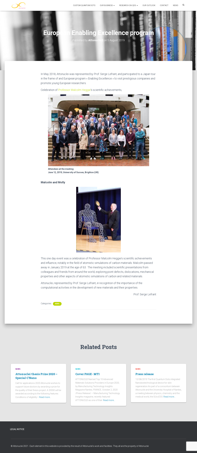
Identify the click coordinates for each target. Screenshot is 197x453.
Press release (144, 374)
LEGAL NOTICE (17, 429)
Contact (164, 5)
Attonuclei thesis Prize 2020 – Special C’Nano (36, 376)
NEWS (175, 5)
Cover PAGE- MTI (87, 374)
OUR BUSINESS (106, 5)
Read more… (45, 397)
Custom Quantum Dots (84, 5)
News (57, 304)
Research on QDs (127, 5)
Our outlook (149, 5)
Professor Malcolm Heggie (74, 89)
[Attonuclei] (18, 5)
